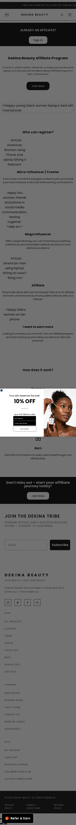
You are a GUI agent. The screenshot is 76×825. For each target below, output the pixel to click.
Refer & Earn (17, 818)
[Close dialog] (1, 390)
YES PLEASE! (24, 429)
